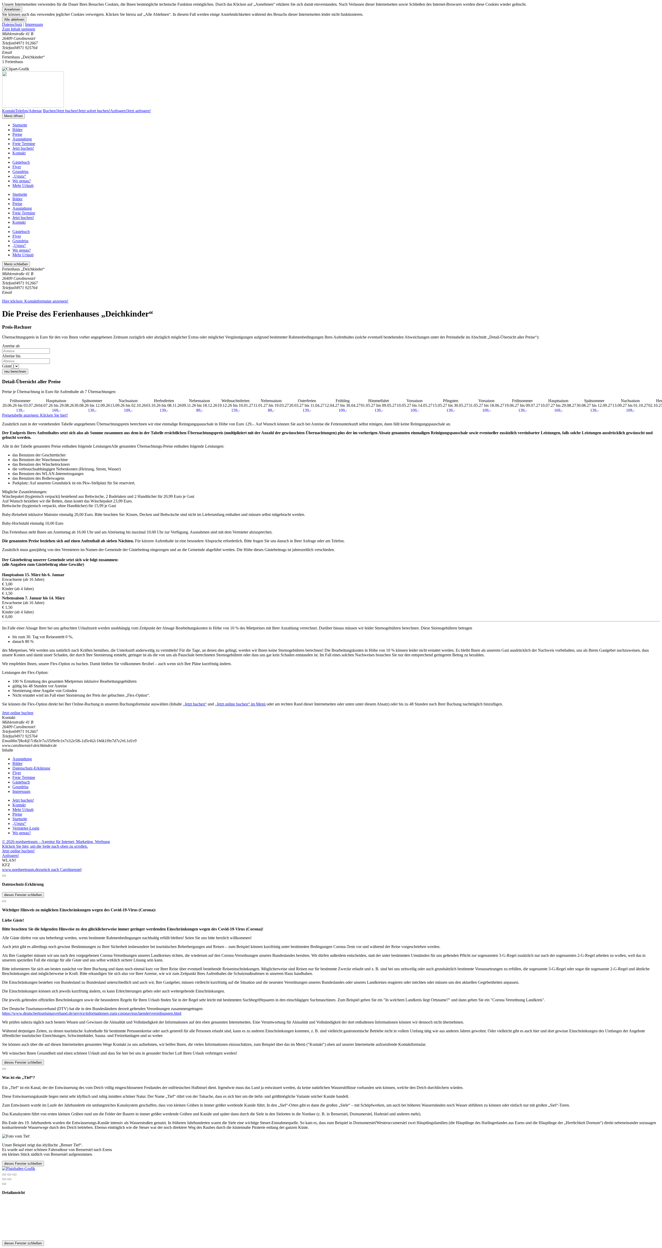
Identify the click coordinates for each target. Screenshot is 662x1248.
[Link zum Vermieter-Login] (18, 1168)
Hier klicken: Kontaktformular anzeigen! (35, 301)
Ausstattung (22, 139)
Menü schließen (16, 264)
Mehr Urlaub (23, 185)
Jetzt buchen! (23, 148)
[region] (331, 29)
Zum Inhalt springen (18, 29)
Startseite (19, 125)
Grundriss (20, 171)
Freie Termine (23, 143)
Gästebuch (21, 162)
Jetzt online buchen (17, 713)
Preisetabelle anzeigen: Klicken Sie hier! (35, 415)
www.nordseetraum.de (20, 869)
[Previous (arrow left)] (4, 1179)
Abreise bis (11, 356)
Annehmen (12, 9)
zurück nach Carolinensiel (60, 869)
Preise (17, 134)
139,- (20, 410)
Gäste (6, 366)
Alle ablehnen (14, 19)
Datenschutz (12, 24)
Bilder (17, 129)
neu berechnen (15, 371)
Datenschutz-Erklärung (31, 768)
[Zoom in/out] (14, 1174)
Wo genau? (21, 181)
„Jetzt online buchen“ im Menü (240, 704)
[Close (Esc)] (4, 1174)
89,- (199, 410)
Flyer (16, 167)
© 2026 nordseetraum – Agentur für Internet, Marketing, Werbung (56, 841)
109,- (128, 410)
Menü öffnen (13, 116)
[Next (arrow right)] (9, 1179)
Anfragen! (10, 855)
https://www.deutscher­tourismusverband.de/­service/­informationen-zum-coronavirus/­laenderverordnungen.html (91, 1013)
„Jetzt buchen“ (195, 704)
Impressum (34, 24)
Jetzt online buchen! (18, 851)
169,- (56, 410)
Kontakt (19, 153)
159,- (235, 410)
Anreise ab (11, 346)
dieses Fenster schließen (23, 895)
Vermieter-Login (25, 828)
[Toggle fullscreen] (9, 1174)
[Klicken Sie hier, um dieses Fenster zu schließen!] (4, 875)
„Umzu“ (19, 176)
